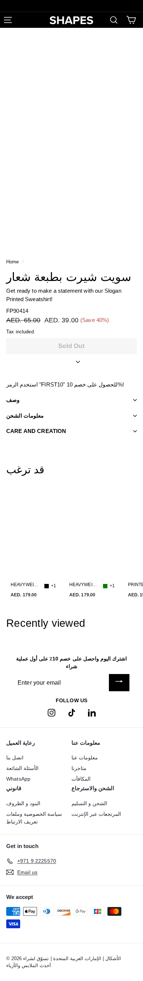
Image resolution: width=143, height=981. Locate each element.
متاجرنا (79, 768)
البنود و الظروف (23, 803)
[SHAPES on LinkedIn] (92, 712)
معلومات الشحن (25, 415)
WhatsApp (18, 779)
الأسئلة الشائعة (22, 768)
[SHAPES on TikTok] (72, 712)
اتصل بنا (14, 757)
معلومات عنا (85, 757)
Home (12, 261)
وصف (12, 400)
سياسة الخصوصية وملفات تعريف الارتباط (34, 818)
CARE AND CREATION (36, 431)
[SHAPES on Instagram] (51, 712)
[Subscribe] (119, 682)
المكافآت (81, 779)
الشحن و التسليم (89, 803)
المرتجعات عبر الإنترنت (96, 814)
